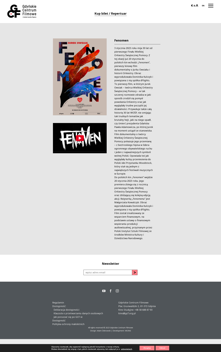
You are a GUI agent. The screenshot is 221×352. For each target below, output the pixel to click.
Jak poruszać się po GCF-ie (67, 316)
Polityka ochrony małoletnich (68, 324)
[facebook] (113, 291)
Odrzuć (162, 348)
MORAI (128, 330)
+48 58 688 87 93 (143, 309)
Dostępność (58, 320)
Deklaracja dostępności (65, 309)
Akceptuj (147, 348)
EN (203, 5)
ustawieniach (126, 349)
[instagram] (117, 291)
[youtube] (106, 291)
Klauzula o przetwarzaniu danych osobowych (77, 313)
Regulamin (58, 302)
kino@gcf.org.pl (127, 313)
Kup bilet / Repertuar (111, 13)
